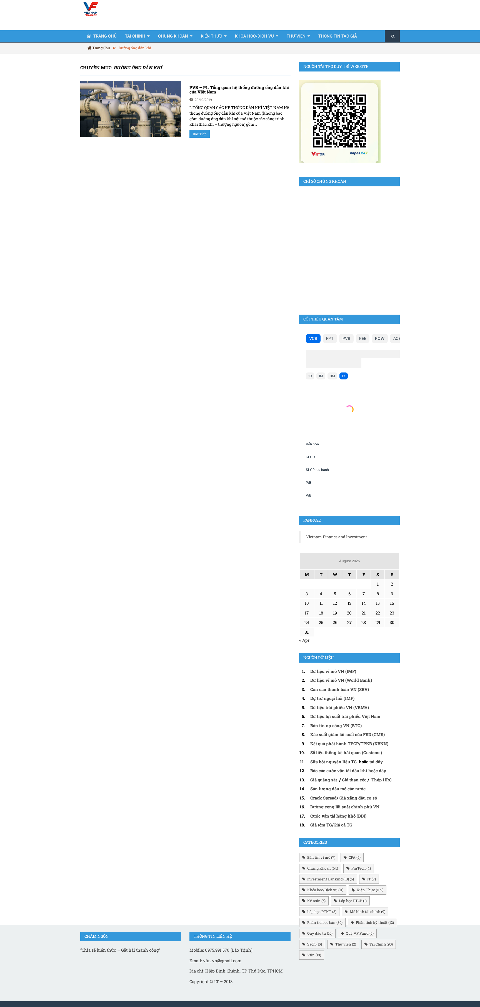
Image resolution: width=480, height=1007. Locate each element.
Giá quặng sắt (323, 780)
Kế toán (316, 900)
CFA (355, 857)
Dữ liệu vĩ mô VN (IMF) (333, 671)
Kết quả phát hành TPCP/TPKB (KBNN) (349, 743)
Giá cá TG (343, 825)
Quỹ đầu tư (319, 933)
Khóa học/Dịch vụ (254, 36)
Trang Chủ (100, 47)
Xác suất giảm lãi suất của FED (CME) (347, 734)
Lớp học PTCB (353, 900)
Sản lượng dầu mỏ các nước (338, 788)
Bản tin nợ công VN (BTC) (336, 725)
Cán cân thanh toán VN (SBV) (339, 689)
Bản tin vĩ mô (321, 857)
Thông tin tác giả (337, 36)
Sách (314, 944)
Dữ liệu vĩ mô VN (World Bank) (341, 680)
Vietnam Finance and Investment (336, 536)
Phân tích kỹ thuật (375, 922)
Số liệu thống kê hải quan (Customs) (346, 752)
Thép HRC (381, 780)
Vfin (314, 954)
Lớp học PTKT (321, 911)
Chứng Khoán (173, 36)
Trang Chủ (105, 36)
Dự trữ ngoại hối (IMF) (332, 698)
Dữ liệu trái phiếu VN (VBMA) (339, 707)
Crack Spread (323, 798)
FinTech (361, 868)
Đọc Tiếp (199, 134)
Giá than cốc (354, 780)
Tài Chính (135, 36)
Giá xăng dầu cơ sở (358, 798)
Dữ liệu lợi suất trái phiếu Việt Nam (345, 716)
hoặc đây (377, 770)
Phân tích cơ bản (324, 922)
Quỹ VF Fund (360, 933)
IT (371, 879)
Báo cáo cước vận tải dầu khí (338, 770)
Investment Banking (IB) (330, 879)
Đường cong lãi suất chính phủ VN (344, 806)
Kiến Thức (211, 36)
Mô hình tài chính (367, 911)
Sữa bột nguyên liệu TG (334, 761)
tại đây (376, 761)
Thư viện (296, 36)
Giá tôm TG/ (322, 825)
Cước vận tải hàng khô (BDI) (338, 816)
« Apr (304, 640)
